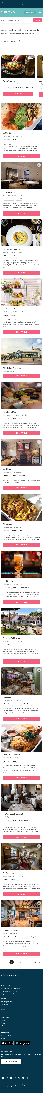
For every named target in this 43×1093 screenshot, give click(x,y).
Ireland (3, 1020)
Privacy (3, 1012)
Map (22, 41)
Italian (14, 645)
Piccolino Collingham (11, 638)
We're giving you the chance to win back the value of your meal (21, 4)
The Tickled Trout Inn (11, 249)
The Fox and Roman (11, 930)
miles (24, 34)
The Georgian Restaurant (13, 813)
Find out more (27, 208)
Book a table (21, 156)
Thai (21, 530)
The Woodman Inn (10, 873)
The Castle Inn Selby (11, 754)
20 (35, 962)
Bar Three (7, 469)
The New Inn (8, 581)
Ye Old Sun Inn (9, 133)
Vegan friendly (35, 937)
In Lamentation (9, 192)
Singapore (4, 1023)
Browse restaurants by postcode (11, 988)
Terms (3, 1010)
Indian (27, 87)
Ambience (7, 697)
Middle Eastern (27, 704)
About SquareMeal (7, 1002)
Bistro (14, 418)
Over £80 (19, 199)
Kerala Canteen (9, 80)
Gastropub (13, 476)
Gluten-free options (18, 87)
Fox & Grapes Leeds (11, 308)
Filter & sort (9, 41)
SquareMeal (9, 12)
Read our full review (31, 151)
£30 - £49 (7, 87)
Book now (18, 94)
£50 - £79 (6, 530)
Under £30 (13, 256)
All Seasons (7, 523)
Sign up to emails (11, 1061)
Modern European (9, 199)
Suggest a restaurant (7, 994)
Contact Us (4, 1004)
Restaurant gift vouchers (8, 986)
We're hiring (4, 1007)
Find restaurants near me (9, 991)
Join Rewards (30, 12)
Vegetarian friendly (24, 588)
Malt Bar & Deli (9, 411)
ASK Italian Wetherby (12, 368)
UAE (2, 1025)
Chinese (14, 530)
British (14, 140)
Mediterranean (16, 704)
